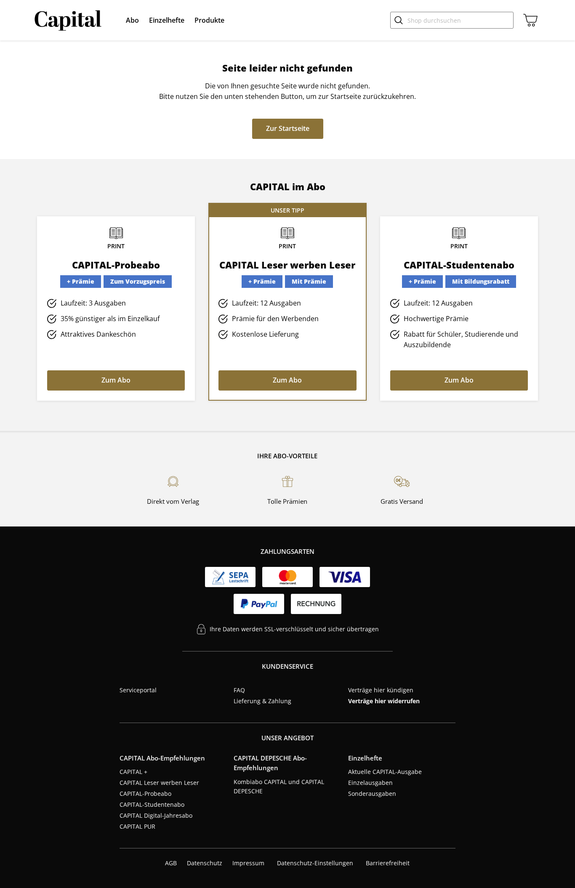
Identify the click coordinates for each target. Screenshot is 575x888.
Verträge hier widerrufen (384, 701)
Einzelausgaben (370, 783)
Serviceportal (138, 690)
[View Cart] (529, 20)
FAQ (239, 690)
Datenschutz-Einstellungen (315, 863)
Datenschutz (204, 863)
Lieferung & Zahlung (262, 701)
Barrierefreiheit (388, 863)
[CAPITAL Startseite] (70, 20)
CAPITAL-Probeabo (145, 794)
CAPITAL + (133, 772)
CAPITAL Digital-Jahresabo (156, 815)
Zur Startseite (287, 128)
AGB (171, 863)
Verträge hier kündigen (380, 690)
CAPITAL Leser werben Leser (159, 783)
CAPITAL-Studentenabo (152, 804)
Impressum (248, 863)
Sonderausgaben (372, 794)
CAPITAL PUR (137, 826)
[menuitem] (132, 20)
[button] (132, 20)
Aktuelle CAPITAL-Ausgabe (385, 772)
